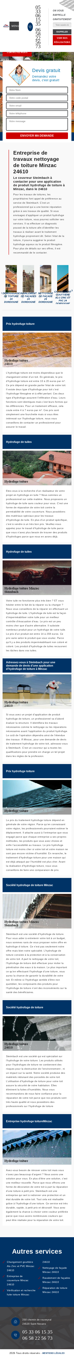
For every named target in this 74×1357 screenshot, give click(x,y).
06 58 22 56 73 (38, 38)
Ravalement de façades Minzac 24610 (56, 1279)
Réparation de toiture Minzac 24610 (55, 1290)
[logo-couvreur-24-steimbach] (6, 26)
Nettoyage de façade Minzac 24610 (55, 1269)
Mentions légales (53, 1353)
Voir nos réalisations (62, 40)
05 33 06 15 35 (38, 15)
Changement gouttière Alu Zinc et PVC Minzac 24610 (20, 1266)
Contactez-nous (17, 52)
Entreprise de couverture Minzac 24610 (18, 1280)
